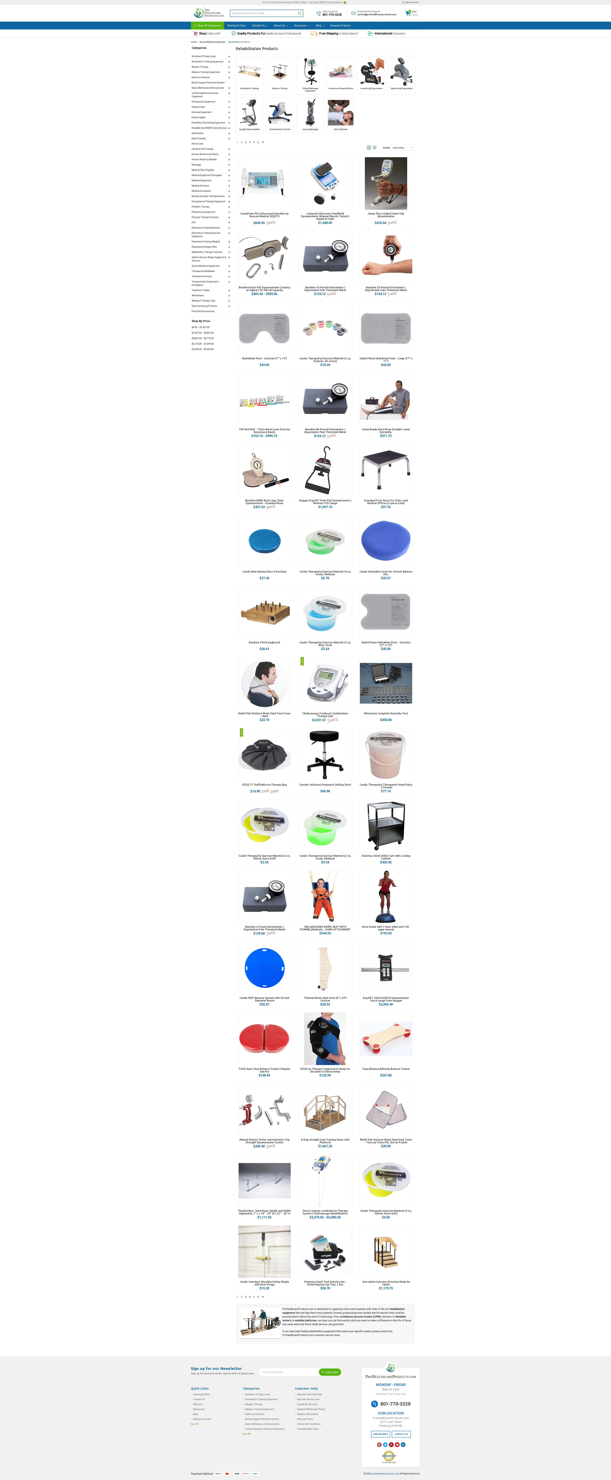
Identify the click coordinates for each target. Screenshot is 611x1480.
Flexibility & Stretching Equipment (208, 122)
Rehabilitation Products (239, 42)
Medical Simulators (201, 191)
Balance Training (279, 88)
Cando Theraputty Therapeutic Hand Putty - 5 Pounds (386, 786)
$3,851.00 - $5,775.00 (203, 338)
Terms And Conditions (309, 1424)
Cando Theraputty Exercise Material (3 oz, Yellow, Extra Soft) (386, 1212)
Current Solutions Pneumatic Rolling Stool (325, 784)
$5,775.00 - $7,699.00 (203, 343)
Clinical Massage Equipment (310, 89)
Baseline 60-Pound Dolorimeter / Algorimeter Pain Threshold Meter (325, 430)
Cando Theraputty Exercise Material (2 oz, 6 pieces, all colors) (325, 359)
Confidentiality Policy (308, 1428)
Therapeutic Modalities (203, 271)
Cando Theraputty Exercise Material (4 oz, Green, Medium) (325, 573)
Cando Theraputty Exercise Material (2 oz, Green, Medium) (325, 857)
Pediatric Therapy (201, 206)
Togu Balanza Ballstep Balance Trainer (386, 1068)
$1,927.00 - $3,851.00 (203, 332)
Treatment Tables (201, 290)
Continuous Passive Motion (340, 88)
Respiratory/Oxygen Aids (204, 247)
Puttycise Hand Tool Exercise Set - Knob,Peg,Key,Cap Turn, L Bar (325, 1283)
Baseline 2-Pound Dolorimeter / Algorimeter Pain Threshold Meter (264, 928)
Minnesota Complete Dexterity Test (386, 713)
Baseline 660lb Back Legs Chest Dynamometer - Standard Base (264, 502)
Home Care (197, 143)
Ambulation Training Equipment (208, 61)
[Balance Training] (279, 72)
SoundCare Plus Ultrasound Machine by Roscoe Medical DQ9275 (264, 215)
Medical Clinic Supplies (203, 170)
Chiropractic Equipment (203, 101)
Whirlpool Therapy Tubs (203, 300)
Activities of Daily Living (203, 56)
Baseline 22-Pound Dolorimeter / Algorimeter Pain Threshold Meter (386, 289)
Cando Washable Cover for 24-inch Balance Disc (386, 573)
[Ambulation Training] (249, 72)
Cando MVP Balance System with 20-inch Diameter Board (264, 999)
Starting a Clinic (236, 25)
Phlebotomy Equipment (203, 212)
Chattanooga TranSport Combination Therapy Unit (325, 714)
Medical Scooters (200, 185)
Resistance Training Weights (206, 241)
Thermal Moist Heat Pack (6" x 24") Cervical (325, 999)
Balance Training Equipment (206, 72)
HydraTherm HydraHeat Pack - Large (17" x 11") (386, 359)
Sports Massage (310, 129)
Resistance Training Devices (206, 227)
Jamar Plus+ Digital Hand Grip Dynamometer (386, 215)
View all (194, 1424)
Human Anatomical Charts (205, 154)
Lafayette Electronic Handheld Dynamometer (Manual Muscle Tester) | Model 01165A (325, 216)
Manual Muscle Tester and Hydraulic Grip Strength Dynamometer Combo (264, 1141)
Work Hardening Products (204, 306)
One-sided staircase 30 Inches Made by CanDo (386, 1283)
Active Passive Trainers (279, 129)
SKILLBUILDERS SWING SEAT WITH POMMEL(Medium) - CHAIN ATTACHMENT (325, 928)
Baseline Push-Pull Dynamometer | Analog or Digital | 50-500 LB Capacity (264, 289)
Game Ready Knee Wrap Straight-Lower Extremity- (386, 430)
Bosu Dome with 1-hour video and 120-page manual (386, 928)
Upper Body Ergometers (401, 88)
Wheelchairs (198, 295)
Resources (300, 25)
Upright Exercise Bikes (249, 129)
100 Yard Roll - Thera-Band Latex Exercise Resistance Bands (264, 430)
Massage (196, 164)
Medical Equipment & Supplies (207, 175)
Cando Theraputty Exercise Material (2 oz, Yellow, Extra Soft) (264, 857)
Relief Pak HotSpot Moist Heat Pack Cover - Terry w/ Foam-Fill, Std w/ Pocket (386, 1141)
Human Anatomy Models (204, 159)
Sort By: (386, 148)
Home (194, 42)
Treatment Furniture (202, 276)
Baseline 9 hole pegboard (264, 642)
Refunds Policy (305, 1419)
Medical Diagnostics (202, 180)
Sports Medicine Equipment (212, 42)
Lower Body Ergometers (371, 88)
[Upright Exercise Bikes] (249, 113)
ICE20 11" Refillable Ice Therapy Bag (264, 784)
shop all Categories (209, 25)
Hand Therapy (199, 138)
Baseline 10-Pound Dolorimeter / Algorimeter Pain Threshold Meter (325, 289)
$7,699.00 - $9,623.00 (203, 349)
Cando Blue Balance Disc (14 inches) (264, 571)
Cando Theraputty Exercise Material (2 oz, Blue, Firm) (325, 644)
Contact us (259, 25)
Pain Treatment (341, 129)
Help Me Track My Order (309, 1394)
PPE (194, 222)
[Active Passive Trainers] (279, 113)
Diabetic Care (198, 107)
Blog (319, 25)
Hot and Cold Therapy (203, 149)
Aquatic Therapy (200, 67)
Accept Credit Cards (389, 1462)
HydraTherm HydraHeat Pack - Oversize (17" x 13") (386, 644)
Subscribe (331, 1372)
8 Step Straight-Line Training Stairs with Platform (325, 1141)
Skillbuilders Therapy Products (207, 252)
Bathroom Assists (201, 77)
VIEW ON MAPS (380, 1434)
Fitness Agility (199, 117)
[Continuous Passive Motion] (340, 72)
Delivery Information (307, 1414)
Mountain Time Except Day (391, 1393)
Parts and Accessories (203, 311)
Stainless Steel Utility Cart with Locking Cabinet (386, 857)
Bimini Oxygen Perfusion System (208, 82)
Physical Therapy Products (205, 217)
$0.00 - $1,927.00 (200, 327)
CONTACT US (401, 1434)
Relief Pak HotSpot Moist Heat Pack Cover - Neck (264, 714)
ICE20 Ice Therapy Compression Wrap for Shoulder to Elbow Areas (325, 1070)
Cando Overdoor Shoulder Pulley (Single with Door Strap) (264, 1283)
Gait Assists (198, 133)
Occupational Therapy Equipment (208, 201)
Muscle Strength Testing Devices (208, 196)
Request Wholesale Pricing (311, 1409)
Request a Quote (340, 25)
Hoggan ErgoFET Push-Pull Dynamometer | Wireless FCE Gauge (325, 502)
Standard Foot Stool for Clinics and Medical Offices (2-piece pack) (386, 502)
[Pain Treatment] (340, 113)
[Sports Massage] (310, 113)
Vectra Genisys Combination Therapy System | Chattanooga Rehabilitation (325, 1212)
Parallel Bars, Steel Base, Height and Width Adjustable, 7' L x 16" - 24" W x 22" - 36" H (264, 1212)
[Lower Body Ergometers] (371, 72)
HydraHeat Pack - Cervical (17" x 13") (264, 358)
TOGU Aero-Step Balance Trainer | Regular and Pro (264, 1070)
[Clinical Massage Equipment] (310, 72)
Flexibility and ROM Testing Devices (209, 128)
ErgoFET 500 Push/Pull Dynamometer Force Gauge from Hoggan (386, 999)
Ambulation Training (249, 88)
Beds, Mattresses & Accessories (208, 88)
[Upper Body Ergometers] (401, 72)
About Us (280, 25)
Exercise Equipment (202, 112)
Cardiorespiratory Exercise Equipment (264, 1428)
